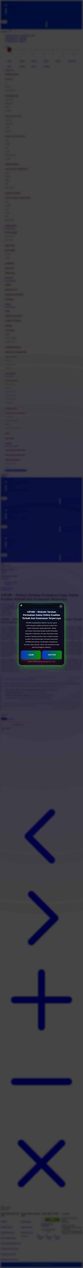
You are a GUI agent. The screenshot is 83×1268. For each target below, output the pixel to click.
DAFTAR (52, 655)
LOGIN (31, 655)
